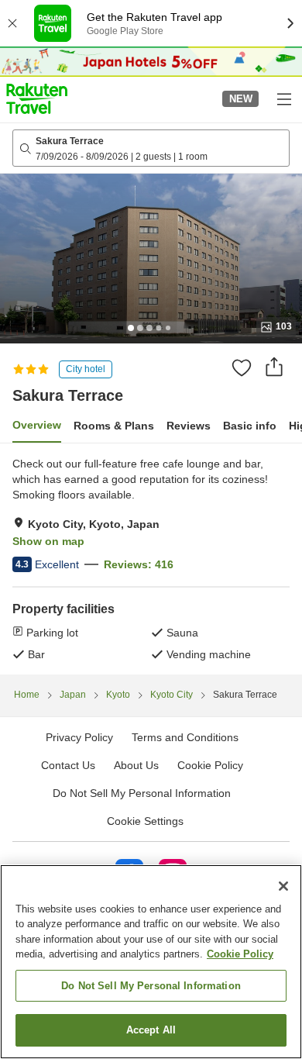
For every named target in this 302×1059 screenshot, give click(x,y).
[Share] (274, 366)
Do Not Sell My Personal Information (151, 986)
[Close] (283, 886)
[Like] (241, 367)
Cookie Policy (240, 954)
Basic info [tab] (249, 425)
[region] (151, 961)
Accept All (151, 1030)
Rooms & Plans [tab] (114, 425)
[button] (36, 98)
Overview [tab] (36, 425)
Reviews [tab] (188, 425)
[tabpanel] (151, 558)
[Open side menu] (283, 98)
